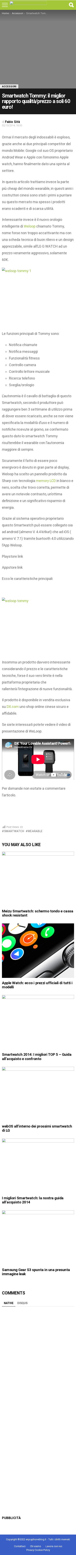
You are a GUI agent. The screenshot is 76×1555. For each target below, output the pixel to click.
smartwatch (14, 831)
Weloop (29, 226)
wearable (35, 831)
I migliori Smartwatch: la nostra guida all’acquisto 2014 (33, 1200)
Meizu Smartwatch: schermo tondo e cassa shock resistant (37, 913)
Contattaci (20, 1546)
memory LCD (46, 481)
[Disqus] (38, 1357)
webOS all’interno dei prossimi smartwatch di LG (37, 1128)
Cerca (71, 5)
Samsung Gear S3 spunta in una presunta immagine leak (36, 1272)
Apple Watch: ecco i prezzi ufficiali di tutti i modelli (37, 985)
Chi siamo (35, 1546)
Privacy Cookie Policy (38, 1550)
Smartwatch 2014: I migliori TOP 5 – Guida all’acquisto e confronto (37, 1056)
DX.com (13, 707)
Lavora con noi (54, 1546)
